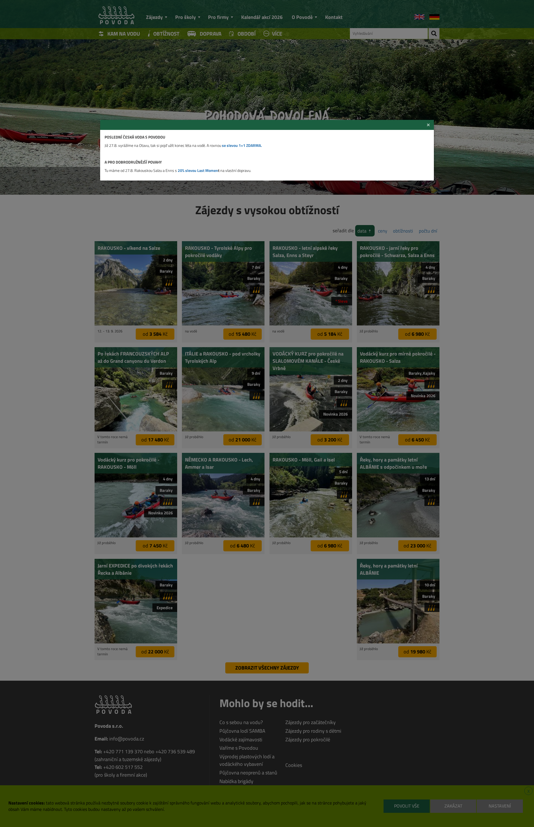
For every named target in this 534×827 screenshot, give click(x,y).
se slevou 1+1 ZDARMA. (242, 145)
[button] (428, 125)
